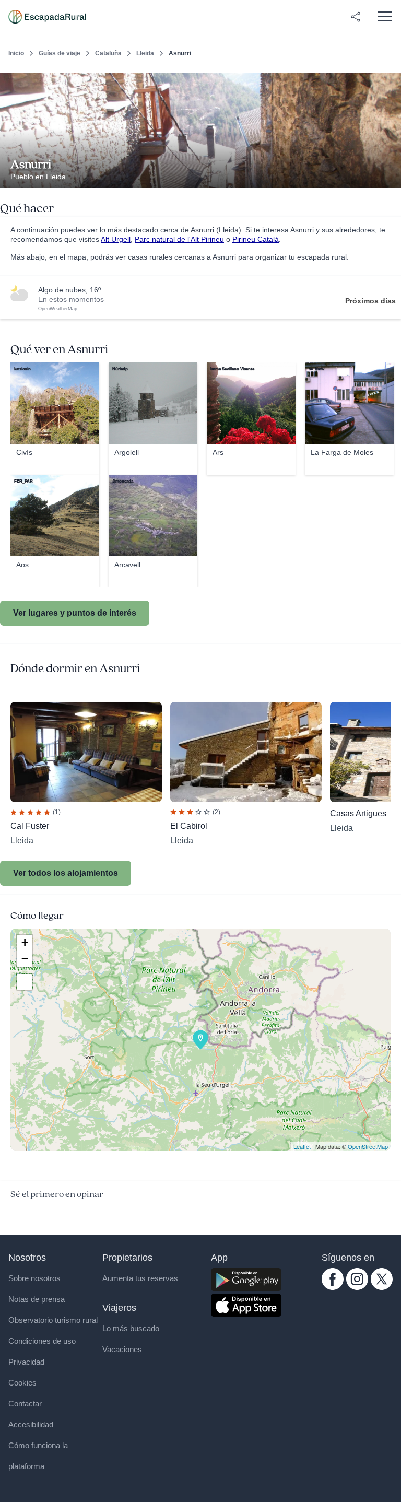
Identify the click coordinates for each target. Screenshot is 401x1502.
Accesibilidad (30, 1424)
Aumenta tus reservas (140, 1278)
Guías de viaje (59, 53)
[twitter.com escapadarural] (382, 1287)
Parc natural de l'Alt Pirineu (179, 239)
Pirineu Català (255, 239)
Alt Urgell (116, 239)
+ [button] (24, 942)
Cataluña (108, 53)
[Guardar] (389, 81)
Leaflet (302, 1146)
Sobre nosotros (34, 1278)
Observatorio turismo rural (53, 1320)
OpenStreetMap (368, 1146)
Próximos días (370, 301)
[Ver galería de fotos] (390, 176)
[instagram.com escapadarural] (357, 1287)
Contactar (25, 1403)
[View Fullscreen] (24, 982)
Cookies (22, 1382)
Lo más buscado (130, 1328)
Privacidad (26, 1361)
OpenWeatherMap (57, 308)
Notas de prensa (36, 1299)
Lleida (145, 53)
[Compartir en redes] (355, 16)
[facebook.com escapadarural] (333, 1287)
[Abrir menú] (384, 16)
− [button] (24, 958)
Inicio (16, 53)
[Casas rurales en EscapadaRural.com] (47, 17)
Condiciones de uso (42, 1340)
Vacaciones (122, 1349)
